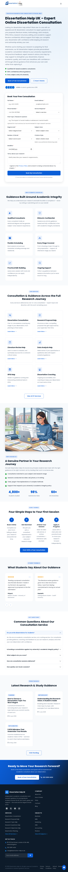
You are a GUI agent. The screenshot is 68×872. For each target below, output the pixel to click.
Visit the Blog (34, 753)
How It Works (40, 81)
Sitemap (60, 866)
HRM (36, 825)
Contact (37, 803)
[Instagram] (19, 808)
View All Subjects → (41, 834)
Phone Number (12, 108)
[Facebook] (15, 808)
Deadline (10, 145)
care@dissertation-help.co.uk (16, 850)
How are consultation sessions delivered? (21, 661)
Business (37, 816)
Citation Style (39, 135)
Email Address (39, 100)
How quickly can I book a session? (18, 667)
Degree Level (11, 127)
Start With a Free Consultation (34, 550)
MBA (36, 819)
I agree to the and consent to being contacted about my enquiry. (32, 167)
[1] (30, 855)
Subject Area (39, 127)
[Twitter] (10, 808)
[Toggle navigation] (61, 3)
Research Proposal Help (12, 819)
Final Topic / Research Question (17, 117)
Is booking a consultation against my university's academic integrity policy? (33, 649)
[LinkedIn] (6, 808)
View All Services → (11, 834)
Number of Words (13, 135)
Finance (37, 831)
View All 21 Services (34, 396)
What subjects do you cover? (17, 655)
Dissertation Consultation (13, 816)
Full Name (10, 100)
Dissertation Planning (11, 831)
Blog (36, 806)
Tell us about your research (15, 154)
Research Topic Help (11, 822)
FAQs (36, 800)
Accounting (38, 828)
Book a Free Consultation (17, 81)
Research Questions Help (12, 825)
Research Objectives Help (12, 828)
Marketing (38, 822)
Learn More (11, 331)
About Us (38, 794)
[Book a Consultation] (64, 867)
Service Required (40, 108)
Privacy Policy (23, 166)
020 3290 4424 (48, 777)
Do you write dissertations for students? (20, 633)
